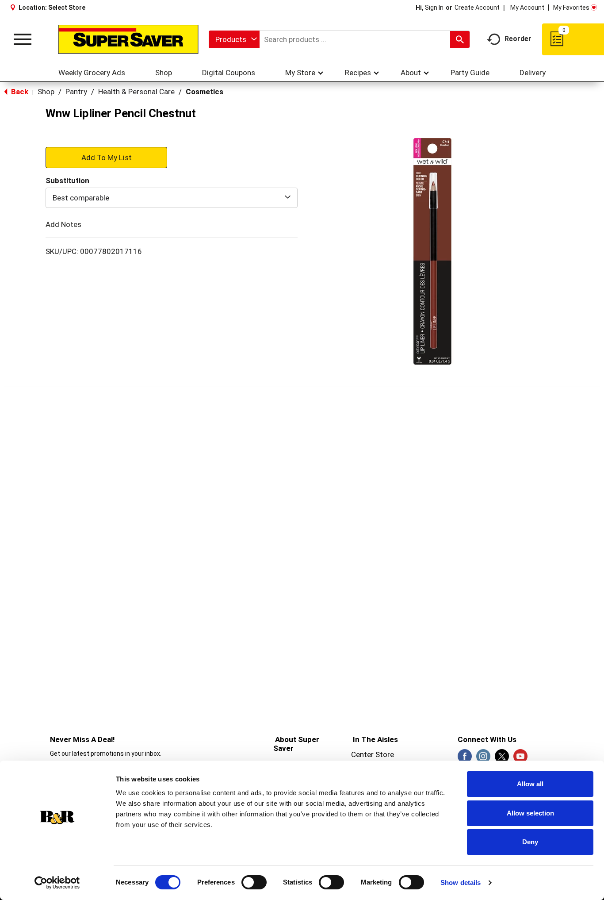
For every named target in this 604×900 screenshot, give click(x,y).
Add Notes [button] (63, 224)
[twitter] (502, 758)
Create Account (477, 7)
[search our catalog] (460, 39)
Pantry (76, 91)
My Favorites (571, 7)
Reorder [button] (518, 39)
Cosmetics (204, 91)
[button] (106, 157)
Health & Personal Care (136, 91)
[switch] (254, 882)
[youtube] (520, 758)
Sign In (434, 7)
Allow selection (530, 813)
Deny (530, 842)
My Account (527, 7)
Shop (46, 91)
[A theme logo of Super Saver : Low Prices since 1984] (128, 39)
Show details (460, 882)
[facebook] (465, 758)
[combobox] (234, 39)
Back (18, 91)
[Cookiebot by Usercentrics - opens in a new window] (57, 882)
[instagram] (483, 758)
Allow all (530, 784)
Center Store (372, 754)
